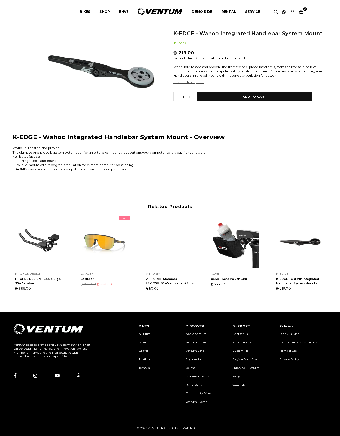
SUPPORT (241, 326)
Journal (191, 368)
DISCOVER (195, 326)
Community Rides (198, 393)
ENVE (123, 11)
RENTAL (229, 11)
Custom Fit (240, 350)
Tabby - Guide (289, 334)
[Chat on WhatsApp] (284, 11)
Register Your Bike (245, 359)
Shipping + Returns (246, 368)
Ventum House (196, 342)
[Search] (276, 11)
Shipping (202, 58)
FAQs (236, 376)
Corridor (87, 279)
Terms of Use (288, 350)
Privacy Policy (289, 359)
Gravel (143, 350)
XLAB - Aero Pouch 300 (229, 279)
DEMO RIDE (202, 11)
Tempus (144, 368)
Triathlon (145, 359)
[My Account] (292, 11)
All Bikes (144, 334)
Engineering (194, 359)
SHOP (104, 11)
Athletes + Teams (197, 376)
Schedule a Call (242, 342)
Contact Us (240, 334)
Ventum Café (195, 350)
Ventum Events (196, 402)
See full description (188, 82)
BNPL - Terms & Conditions (298, 342)
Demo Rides (194, 385)
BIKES (85, 11)
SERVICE (252, 11)
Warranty (239, 385)
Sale (124, 218)
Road (142, 342)
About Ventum (196, 334)
